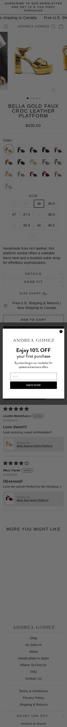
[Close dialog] (61, 331)
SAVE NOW (33, 385)
